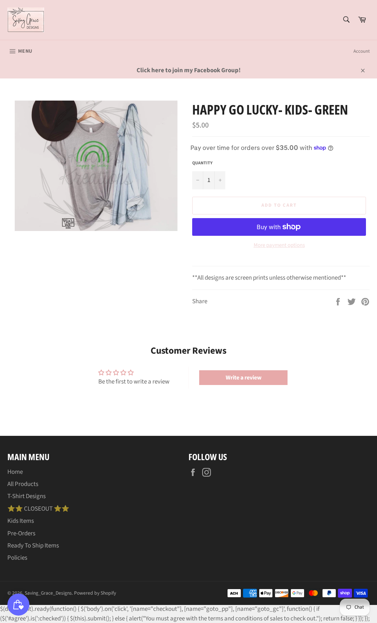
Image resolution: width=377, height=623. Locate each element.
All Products (22, 484)
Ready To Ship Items (33, 545)
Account (361, 51)
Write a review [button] (243, 378)
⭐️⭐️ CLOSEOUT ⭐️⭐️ (38, 508)
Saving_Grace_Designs (48, 592)
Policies (17, 557)
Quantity (202, 163)
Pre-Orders (21, 533)
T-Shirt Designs (26, 496)
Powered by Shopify (95, 592)
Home (15, 472)
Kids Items (20, 521)
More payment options (279, 245)
